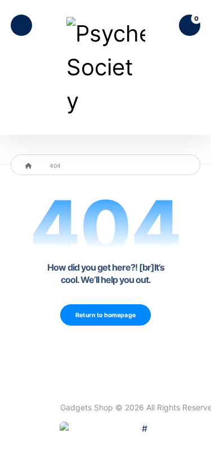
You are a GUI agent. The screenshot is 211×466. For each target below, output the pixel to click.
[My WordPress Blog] (105, 67)
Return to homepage (105, 315)
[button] (21, 25)
